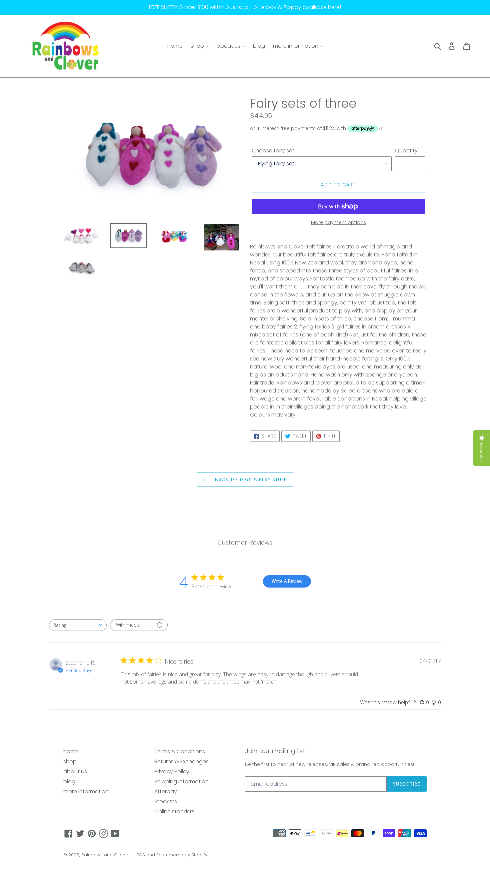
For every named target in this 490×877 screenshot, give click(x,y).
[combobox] (78, 625)
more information (296, 46)
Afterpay (165, 791)
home (175, 46)
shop (198, 46)
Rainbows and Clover (104, 855)
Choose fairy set (273, 150)
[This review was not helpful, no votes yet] (434, 702)
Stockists (165, 801)
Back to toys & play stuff (250, 479)
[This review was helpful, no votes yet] (422, 702)
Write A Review (287, 581)
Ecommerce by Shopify (181, 855)
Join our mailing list (275, 751)
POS (140, 855)
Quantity (406, 150)
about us (229, 46)
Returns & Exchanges (181, 761)
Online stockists (174, 811)
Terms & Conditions (179, 751)
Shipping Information (181, 781)
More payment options (338, 222)
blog (259, 46)
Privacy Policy (171, 771)
